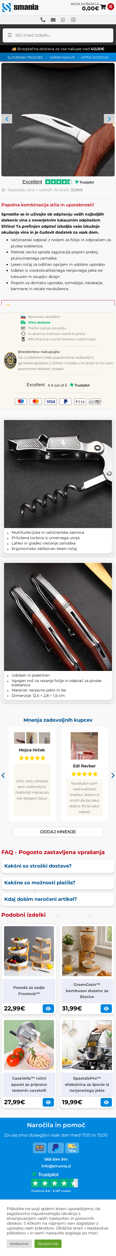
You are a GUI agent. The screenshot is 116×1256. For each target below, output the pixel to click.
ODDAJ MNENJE (58, 831)
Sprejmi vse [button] (48, 1243)
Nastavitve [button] (19, 1243)
